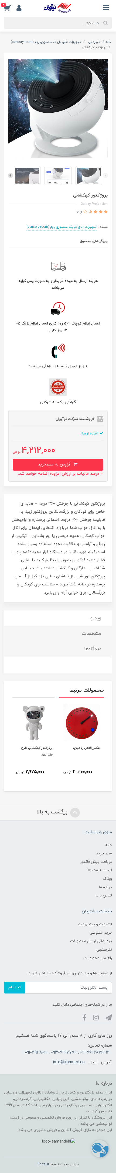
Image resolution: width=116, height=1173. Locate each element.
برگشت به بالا (52, 812)
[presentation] (105, 175)
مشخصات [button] (91, 633)
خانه (108, 845)
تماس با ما (103, 895)
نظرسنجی (104, 949)
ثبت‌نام (14, 987)
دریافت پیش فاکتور (96, 861)
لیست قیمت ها (100, 870)
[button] (10, 8)
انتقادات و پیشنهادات (95, 924)
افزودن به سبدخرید (55, 464)
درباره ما (105, 887)
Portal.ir (43, 1164)
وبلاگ (107, 878)
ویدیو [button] (95, 618)
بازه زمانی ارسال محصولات (91, 941)
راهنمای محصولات (97, 958)
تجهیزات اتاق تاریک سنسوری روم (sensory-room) (61, 227)
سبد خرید (104, 853)
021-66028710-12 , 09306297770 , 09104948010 (67, 1052)
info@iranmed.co (69, 1062)
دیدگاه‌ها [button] (92, 649)
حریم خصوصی (101, 932)
